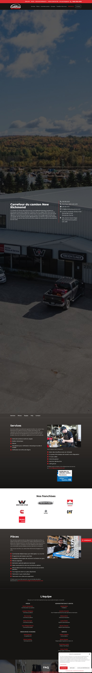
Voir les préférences (83, 667)
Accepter (63, 667)
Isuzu (32, 1)
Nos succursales (40, 1)
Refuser (72, 667)
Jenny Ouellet (64, 649)
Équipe (26, 415)
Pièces (37, 6)
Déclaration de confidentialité (78, 670)
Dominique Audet (64, 644)
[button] (89, 654)
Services (33, 6)
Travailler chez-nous (61, 6)
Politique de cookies (69, 670)
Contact (78, 6)
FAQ (32, 415)
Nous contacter (53, 1)
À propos (53, 6)
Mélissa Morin (64, 616)
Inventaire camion (45, 6)
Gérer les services (63, 664)
